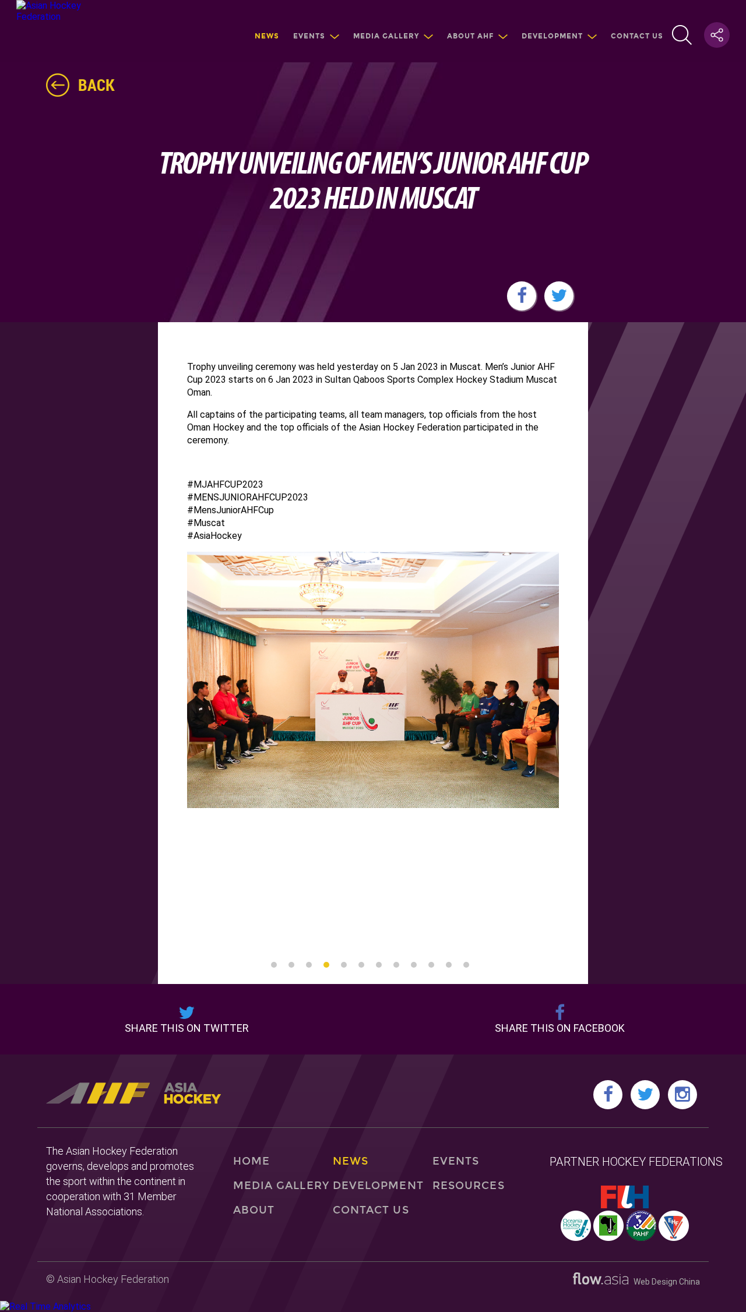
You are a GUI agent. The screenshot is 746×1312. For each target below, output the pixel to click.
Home (251, 1161)
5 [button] (344, 965)
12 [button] (466, 965)
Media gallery (386, 36)
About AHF (470, 36)
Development (552, 36)
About (254, 1210)
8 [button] (396, 965)
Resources (468, 1185)
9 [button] (414, 965)
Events (309, 36)
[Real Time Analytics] (45, 1306)
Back (96, 84)
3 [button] (309, 965)
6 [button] (361, 965)
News (267, 36)
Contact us (637, 36)
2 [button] (291, 965)
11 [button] (449, 965)
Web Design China (664, 1281)
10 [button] (431, 965)
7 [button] (379, 965)
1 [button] (274, 965)
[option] (373, 680)
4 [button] (326, 965)
